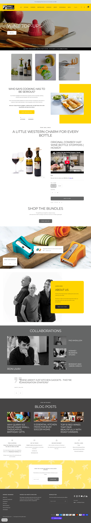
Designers (5, 501)
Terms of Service (6, 507)
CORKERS (32, 7)
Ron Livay (14, 368)
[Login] (84, 7)
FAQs (79, 445)
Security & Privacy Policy (78, 449)
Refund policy (6, 505)
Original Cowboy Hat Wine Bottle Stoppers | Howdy (67, 144)
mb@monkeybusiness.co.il (36, 445)
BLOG (69, 7)
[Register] (65, 501)
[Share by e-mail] (61, 202)
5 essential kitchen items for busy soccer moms (45, 427)
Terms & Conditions (78, 451)
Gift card (5, 503)
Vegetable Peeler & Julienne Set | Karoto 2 (52, 248)
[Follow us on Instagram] (77, 496)
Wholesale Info (34, 452)
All (21, 7)
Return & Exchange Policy (79, 447)
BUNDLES (48, 7)
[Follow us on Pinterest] (79, 496)
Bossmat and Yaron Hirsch (75, 365)
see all (12, 32)
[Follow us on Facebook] (74, 496)
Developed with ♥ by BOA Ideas (20, 516)
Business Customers (7, 499)
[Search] (81, 7)
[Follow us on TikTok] (84, 496)
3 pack (59, 185)
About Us (5, 497)
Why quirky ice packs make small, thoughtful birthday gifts (18, 428)
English (75, 7)
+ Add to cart (48, 250)
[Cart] (87, 7)
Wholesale (5, 509)
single (53, 185)
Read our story (62, 306)
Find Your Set (45, 221)
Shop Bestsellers (27, 112)
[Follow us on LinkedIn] (86, 496)
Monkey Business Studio (73, 353)
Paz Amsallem (75, 340)
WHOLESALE (62, 7)
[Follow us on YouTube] (81, 496)
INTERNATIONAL (80, 502)
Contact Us (34, 450)
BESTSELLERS (40, 7)
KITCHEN (26, 7)
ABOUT (55, 7)
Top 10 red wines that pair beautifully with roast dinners (71, 428)
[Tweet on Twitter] (59, 202)
